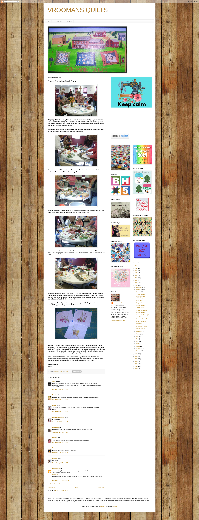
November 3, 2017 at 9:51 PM (60, 463)
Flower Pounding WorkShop (140, 297)
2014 (136, 359)
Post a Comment (55, 484)
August (138, 334)
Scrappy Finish (140, 307)
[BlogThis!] (75, 371)
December (139, 287)
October (138, 292)
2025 (136, 265)
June (137, 339)
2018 (136, 282)
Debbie (54, 395)
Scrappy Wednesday (141, 303)
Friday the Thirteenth (141, 319)
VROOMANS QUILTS (78, 10)
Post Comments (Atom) (61, 490)
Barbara (54, 437)
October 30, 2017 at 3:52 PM (60, 442)
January (138, 351)
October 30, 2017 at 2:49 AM (60, 411)
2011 (136, 366)
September (139, 331)
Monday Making (140, 294)
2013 (136, 361)
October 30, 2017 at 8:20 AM (60, 422)
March (138, 346)
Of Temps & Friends (141, 326)
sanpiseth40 (56, 468)
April (137, 343)
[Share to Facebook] (79, 371)
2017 (136, 285)
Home (48, 21)
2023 (136, 270)
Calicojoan (55, 427)
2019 (136, 280)
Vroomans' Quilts (118, 303)
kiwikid (54, 405)
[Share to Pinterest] (80, 371)
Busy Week (139, 324)
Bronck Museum (140, 328)
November (139, 289)
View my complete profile (118, 320)
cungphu (54, 458)
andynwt (102, 506)
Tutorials (69, 21)
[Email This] (73, 371)
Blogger (115, 506)
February (138, 348)
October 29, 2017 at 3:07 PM (60, 389)
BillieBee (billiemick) (58, 417)
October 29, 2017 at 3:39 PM (60, 399)
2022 (136, 273)
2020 (136, 278)
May (137, 341)
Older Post (101, 487)
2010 (136, 368)
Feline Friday (139, 300)
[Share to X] (77, 371)
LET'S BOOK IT (58, 21)
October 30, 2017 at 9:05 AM (60, 432)
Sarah (54, 381)
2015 (136, 356)
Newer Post (51, 487)
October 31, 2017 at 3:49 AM (60, 452)
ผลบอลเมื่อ (55, 474)
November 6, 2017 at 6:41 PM (60, 480)
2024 (136, 268)
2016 (136, 354)
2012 (136, 363)
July (137, 336)
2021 (136, 275)
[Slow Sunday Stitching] (142, 211)
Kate (53, 448)
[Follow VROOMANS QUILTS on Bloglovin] (120, 138)
